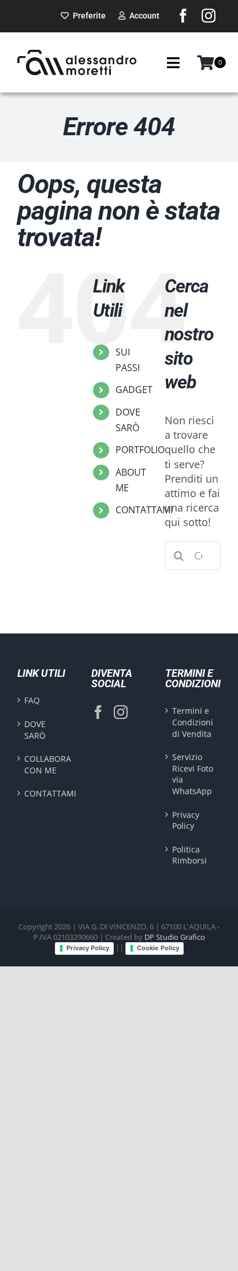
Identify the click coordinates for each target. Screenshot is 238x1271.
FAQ (32, 700)
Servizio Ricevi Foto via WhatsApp (192, 773)
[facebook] (183, 16)
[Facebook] (98, 712)
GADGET (134, 389)
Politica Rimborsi (189, 855)
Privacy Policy (185, 820)
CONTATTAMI (144, 509)
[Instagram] (121, 712)
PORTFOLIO (140, 449)
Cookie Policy (158, 948)
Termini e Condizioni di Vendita (192, 722)
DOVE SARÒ (35, 729)
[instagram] (208, 16)
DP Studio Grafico (174, 937)
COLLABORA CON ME (45, 764)
